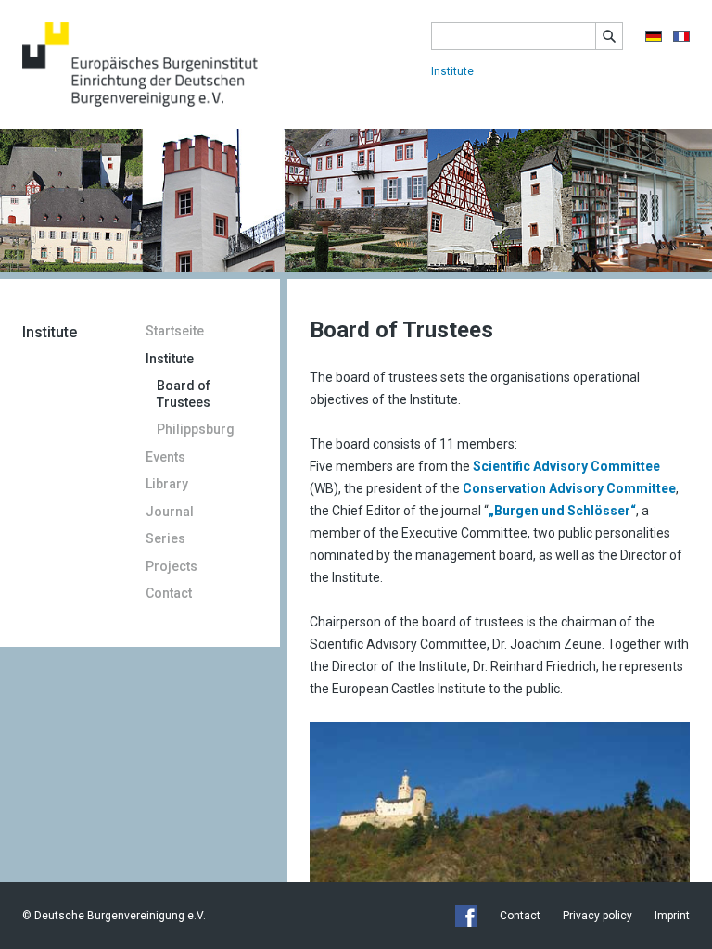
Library (167, 483)
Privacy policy (597, 915)
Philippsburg (196, 429)
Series (165, 538)
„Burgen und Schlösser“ (562, 510)
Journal (170, 511)
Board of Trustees (183, 394)
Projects (171, 566)
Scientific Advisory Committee (566, 466)
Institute (452, 71)
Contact (169, 593)
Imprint (672, 915)
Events (165, 456)
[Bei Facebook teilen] (466, 916)
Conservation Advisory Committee (569, 488)
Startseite (175, 330)
